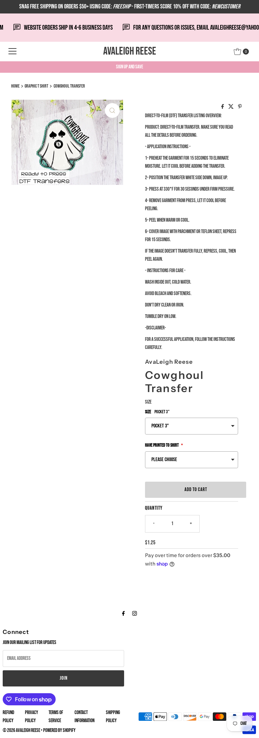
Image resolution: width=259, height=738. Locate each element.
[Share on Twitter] (231, 107)
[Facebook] (123, 614)
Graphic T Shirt (36, 86)
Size (148, 402)
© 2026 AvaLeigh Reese (21, 730)
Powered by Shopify (59, 730)
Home (15, 86)
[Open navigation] (12, 51)
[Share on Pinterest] (240, 107)
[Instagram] (134, 614)
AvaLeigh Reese (129, 51)
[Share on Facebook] (223, 107)
